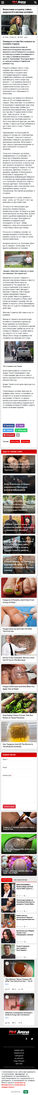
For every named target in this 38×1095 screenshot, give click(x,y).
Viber (21, 425)
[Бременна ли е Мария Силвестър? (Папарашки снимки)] (8, 936)
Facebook (10, 425)
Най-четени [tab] (6, 880)
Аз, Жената (19, 1058)
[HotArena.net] (19, 1032)
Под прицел (19, 1061)
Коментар (7, 775)
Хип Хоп (19, 1064)
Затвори (15, 1091)
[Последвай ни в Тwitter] (32, 1039)
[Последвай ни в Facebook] (26, 1039)
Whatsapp (22, 430)
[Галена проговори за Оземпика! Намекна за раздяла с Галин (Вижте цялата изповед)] (8, 905)
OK (25, 1091)
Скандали (19, 1056)
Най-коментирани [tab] (20, 880)
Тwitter (9, 430)
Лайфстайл (19, 1050)
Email (5, 767)
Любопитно (19, 1053)
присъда (25, 441)
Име (5, 759)
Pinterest (10, 435)
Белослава (15, 441)
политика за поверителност (13, 1086)
